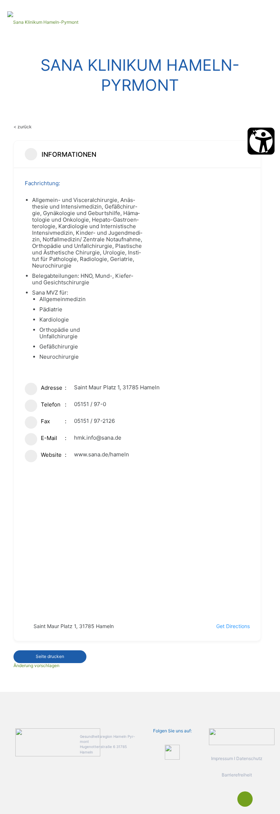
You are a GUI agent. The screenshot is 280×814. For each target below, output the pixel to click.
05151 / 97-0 (90, 404)
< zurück (22, 126)
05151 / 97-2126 (94, 420)
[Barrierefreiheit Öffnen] (261, 141)
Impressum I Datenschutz (236, 758)
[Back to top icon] (245, 799)
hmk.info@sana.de (97, 437)
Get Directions (233, 626)
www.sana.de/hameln (101, 454)
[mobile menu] (268, 22)
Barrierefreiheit (237, 775)
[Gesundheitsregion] (42, 22)
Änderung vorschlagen (36, 665)
